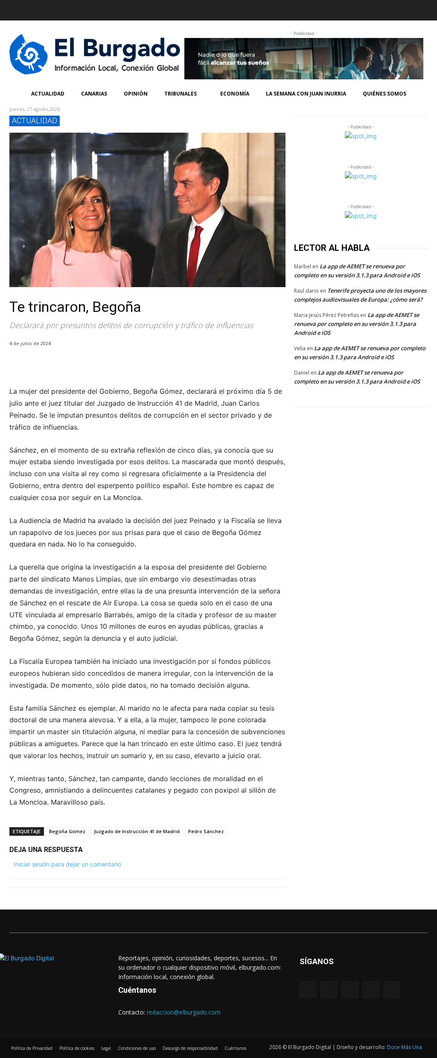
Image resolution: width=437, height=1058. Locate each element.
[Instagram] (33, 8)
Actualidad (34, 120)
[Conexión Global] (90, 54)
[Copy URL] (116, 365)
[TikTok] (67, 8)
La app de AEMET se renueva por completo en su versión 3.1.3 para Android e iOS (356, 324)
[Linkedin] (50, 8)
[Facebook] (16, 8)
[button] (323, 10)
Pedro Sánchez (206, 831)
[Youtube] (83, 8)
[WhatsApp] (57, 365)
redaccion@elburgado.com (184, 1012)
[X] (37, 365)
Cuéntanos (137, 989)
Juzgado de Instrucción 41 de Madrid (137, 831)
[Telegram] (96, 365)
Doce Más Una (404, 1047)
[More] (136, 365)
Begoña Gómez (67, 831)
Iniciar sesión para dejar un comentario (67, 864)
